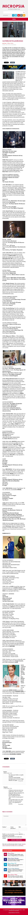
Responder (20, 780)
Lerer (5, 43)
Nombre (4, 827)
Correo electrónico (13, 827)
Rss (24, 15)
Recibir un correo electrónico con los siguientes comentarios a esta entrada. (12, 835)
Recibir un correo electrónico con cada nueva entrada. (12, 837)
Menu (14, 19)
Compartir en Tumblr (12, 62)
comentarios (13, 44)
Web (20, 827)
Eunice (5, 771)
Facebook (13, 15)
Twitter (16, 15)
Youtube (18, 15)
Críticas (8, 43)
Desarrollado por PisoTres (14, 912)
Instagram (21, 15)
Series (12, 43)
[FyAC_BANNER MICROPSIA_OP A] (14, 69)
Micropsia (13, 6)
